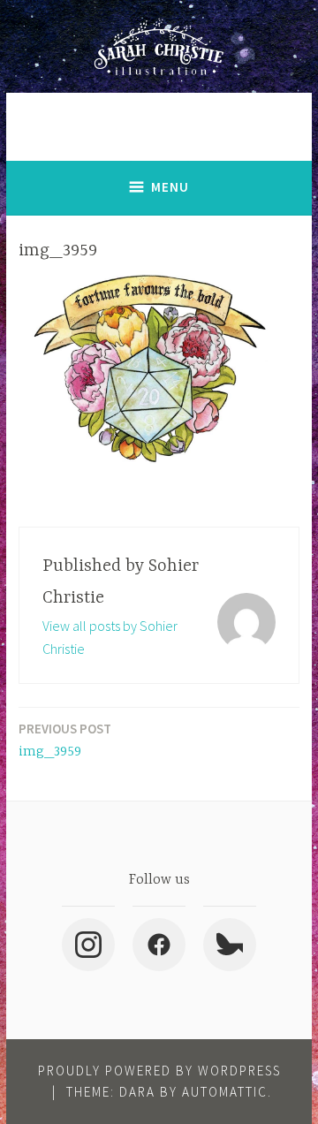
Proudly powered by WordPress (159, 1070)
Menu (170, 186)
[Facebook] (159, 944)
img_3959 (65, 740)
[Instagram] (88, 944)
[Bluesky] (229, 944)
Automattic (225, 1091)
